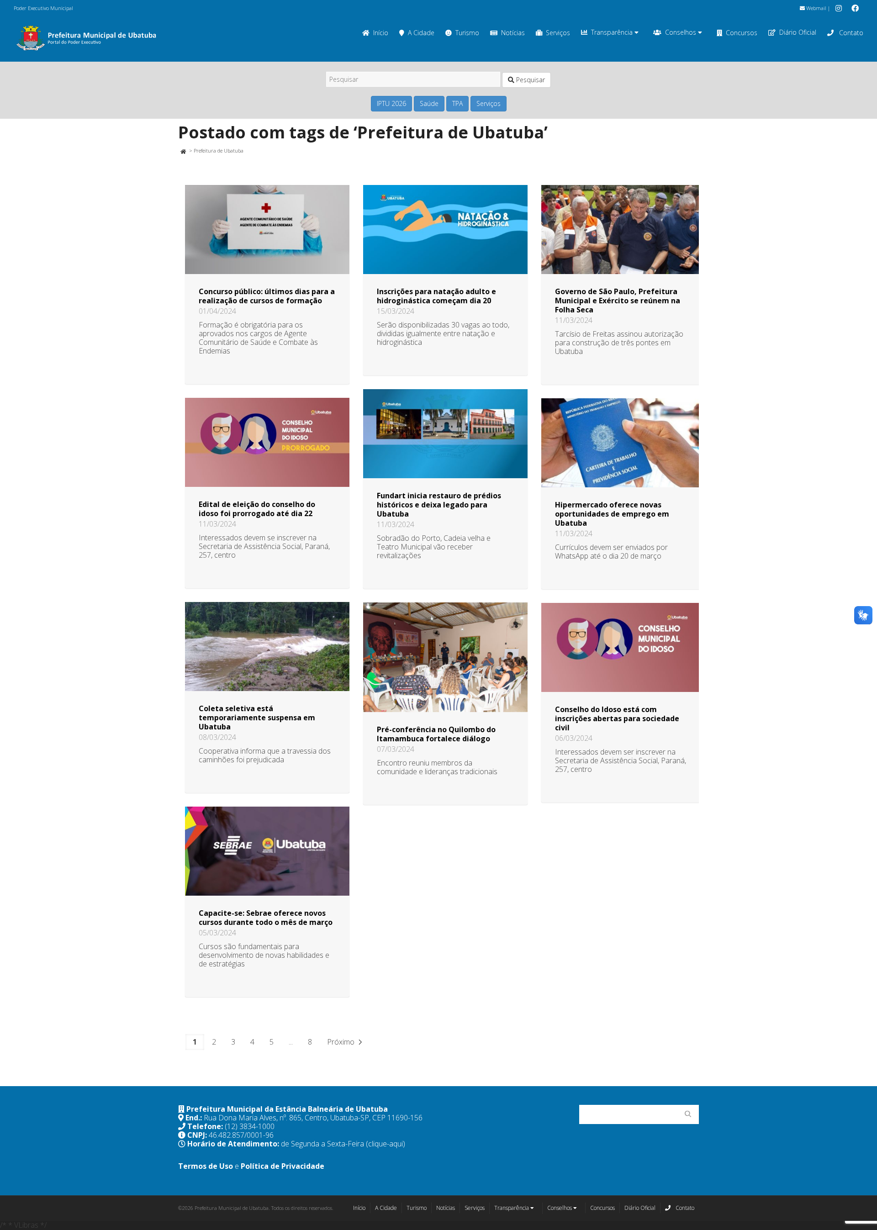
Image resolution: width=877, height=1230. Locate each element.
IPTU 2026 (391, 103)
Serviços (558, 32)
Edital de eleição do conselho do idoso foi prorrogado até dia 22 (257, 508)
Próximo (341, 1042)
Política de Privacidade (282, 1166)
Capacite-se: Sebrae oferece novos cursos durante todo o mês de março (266, 917)
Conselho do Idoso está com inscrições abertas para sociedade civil (617, 718)
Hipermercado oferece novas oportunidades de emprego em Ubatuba (612, 514)
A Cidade (421, 32)
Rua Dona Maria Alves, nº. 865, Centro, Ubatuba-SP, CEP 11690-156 (313, 1118)
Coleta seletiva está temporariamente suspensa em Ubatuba (257, 717)
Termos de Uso (205, 1166)
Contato (850, 32)
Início (380, 32)
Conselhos (681, 32)
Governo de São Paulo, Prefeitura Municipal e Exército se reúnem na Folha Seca (617, 300)
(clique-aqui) (385, 1144)
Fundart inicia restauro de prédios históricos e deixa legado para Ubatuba (439, 505)
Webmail (815, 8)
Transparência (612, 32)
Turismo (467, 32)
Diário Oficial (797, 32)
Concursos (741, 32)
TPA (457, 103)
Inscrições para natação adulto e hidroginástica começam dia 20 (436, 296)
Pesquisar (529, 79)
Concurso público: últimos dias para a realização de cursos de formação (267, 296)
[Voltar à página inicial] (183, 150)
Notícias (513, 32)
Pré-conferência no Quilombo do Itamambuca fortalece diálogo (436, 734)
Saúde (429, 103)
